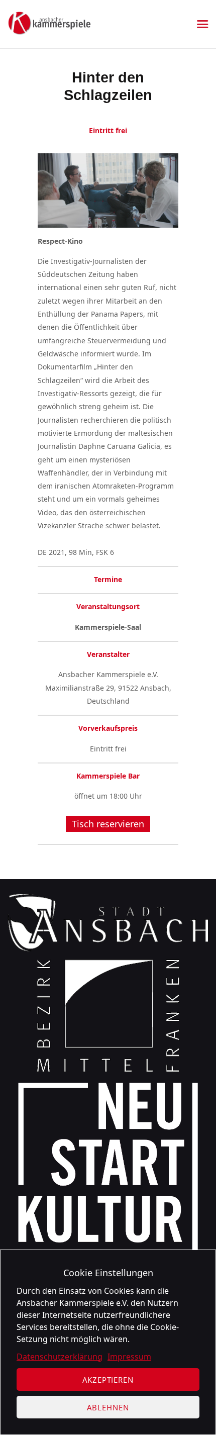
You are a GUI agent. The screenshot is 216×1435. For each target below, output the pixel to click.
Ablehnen (108, 1407)
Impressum (129, 1356)
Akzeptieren (108, 1380)
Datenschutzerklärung (59, 1356)
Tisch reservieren (108, 824)
